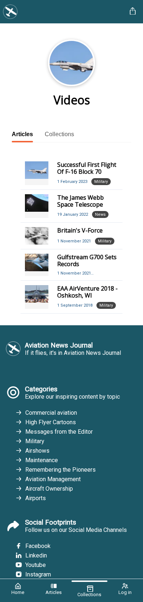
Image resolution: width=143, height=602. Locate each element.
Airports (35, 498)
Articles (22, 134)
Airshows (37, 450)
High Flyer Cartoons (50, 422)
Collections (59, 134)
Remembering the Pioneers (60, 469)
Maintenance (41, 460)
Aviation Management (53, 479)
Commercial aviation (51, 412)
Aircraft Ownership (49, 488)
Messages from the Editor (59, 431)
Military (34, 441)
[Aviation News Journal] (63, 11)
